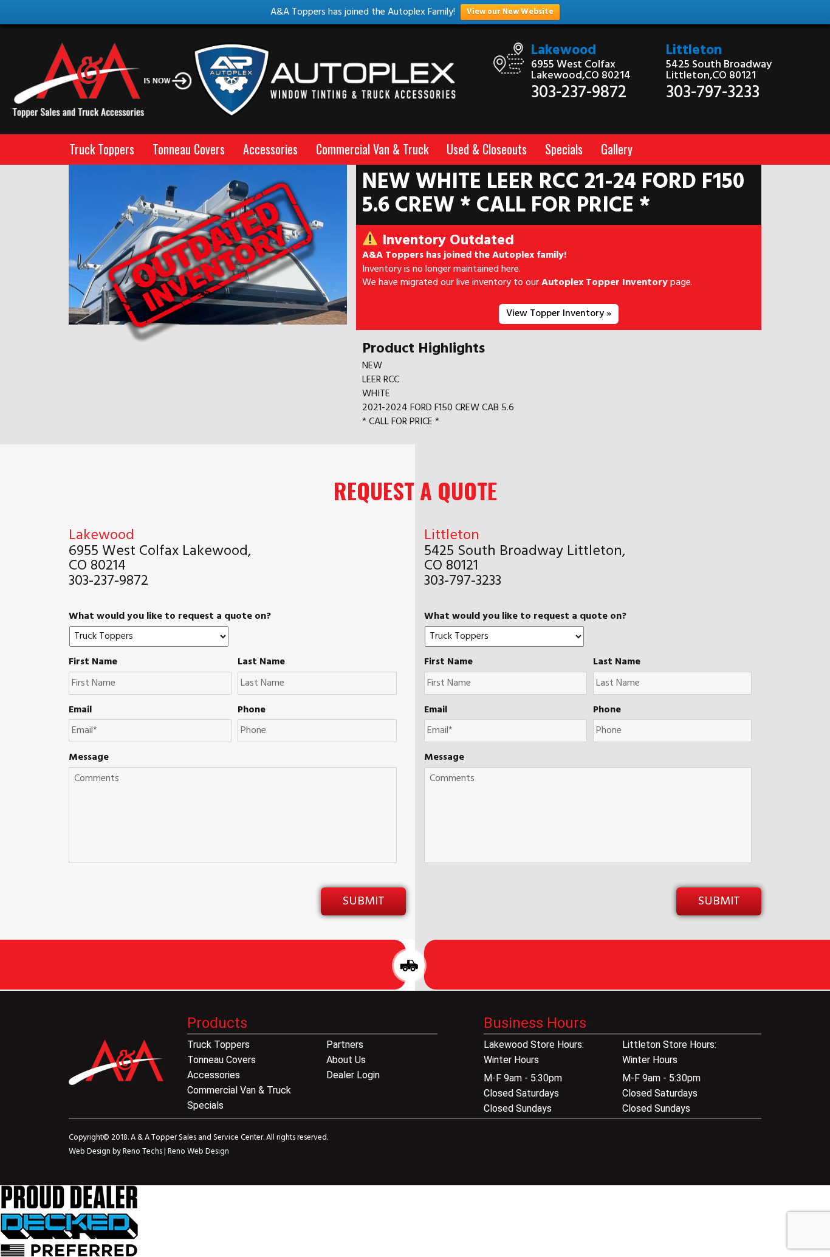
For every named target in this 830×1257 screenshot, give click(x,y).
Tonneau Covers (189, 149)
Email (80, 710)
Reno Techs (143, 1151)
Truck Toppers (101, 149)
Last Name (261, 662)
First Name (93, 662)
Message (89, 757)
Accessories (270, 149)
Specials (564, 149)
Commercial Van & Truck (372, 149)
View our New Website (510, 11)
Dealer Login (353, 1075)
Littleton (694, 51)
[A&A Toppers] (242, 81)
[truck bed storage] (69, 1221)
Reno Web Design (198, 1151)
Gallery (617, 149)
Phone (252, 710)
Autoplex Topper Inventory (604, 283)
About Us (346, 1060)
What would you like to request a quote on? (170, 616)
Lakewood (563, 51)
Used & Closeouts (487, 149)
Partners (344, 1044)
